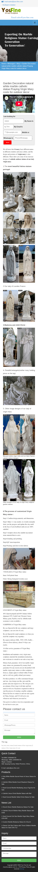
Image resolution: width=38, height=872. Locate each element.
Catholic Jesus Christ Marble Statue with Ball (17, 793)
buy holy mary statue (7, 745)
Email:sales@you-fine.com (22, 17)
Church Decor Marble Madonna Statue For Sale (18, 807)
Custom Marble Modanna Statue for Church (17, 822)
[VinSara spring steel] (19, 11)
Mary (18, 64)
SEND (19, 737)
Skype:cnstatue (9, 5)
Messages (11, 64)
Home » (5, 64)
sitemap (21, 869)
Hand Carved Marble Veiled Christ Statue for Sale (18, 797)
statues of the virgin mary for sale (11, 748)
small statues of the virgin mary (23, 745)
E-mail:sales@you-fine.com (13, 1)
